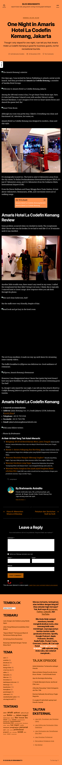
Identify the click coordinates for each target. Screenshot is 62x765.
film (16, 717)
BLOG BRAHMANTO (31, 4)
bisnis (5, 665)
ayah (4, 715)
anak (10, 712)
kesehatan (7, 687)
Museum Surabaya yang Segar (18, 463)
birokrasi (6, 663)
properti (6, 732)
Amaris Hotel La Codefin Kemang (28, 206)
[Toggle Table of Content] (44, 200)
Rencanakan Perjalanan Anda (44, 741)
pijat (4, 730)
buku (9, 715)
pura (10, 732)
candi (14, 715)
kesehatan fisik (8, 723)
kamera (9, 719)
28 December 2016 (34, 54)
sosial (20, 732)
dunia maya (6, 718)
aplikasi (17, 713)
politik (8, 729)
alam (5, 713)
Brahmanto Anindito (18, 54)
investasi (6, 680)
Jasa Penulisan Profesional (43, 737)
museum (6, 727)
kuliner (4, 725)
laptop (8, 725)
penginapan (13, 479)
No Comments (49, 54)
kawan (14, 719)
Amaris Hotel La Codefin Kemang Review (31, 203)
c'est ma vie (7, 670)
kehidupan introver (10, 682)
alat (4, 658)
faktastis (6, 675)
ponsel (11, 729)
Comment (11, 538)
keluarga (6, 684)
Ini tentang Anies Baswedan (13, 639)
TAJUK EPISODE (44, 661)
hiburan (6, 677)
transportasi (14, 734)
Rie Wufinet (38, 745)
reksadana (14, 732)
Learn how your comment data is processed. (43, 585)
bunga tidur (7, 667)
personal (23, 727)
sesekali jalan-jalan (31, 18)
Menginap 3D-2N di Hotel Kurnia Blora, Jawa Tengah (28, 442)
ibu (26, 717)
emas (12, 718)
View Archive (20, 500)
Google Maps (9, 413)
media (22, 725)
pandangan (7, 692)
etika (5, 672)
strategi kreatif (8, 699)
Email (34, 557)
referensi (6, 694)
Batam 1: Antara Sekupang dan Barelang (23, 450)
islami (5, 719)
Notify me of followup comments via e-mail (21, 554)
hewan (21, 718)
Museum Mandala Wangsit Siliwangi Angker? (25, 458)
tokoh (9, 734)
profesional (18, 729)
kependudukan (15, 721)
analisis (6, 660)
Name (10, 557)
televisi (4, 734)
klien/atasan (25, 723)
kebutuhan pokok (21, 719)
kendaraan (6, 721)
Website (10, 566)
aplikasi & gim (25, 713)
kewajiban (6, 689)
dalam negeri (22, 715)
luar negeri (14, 725)
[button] (1, 64)
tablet (25, 732)
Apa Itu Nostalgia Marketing (42, 678)
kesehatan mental (18, 723)
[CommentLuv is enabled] (31, 583)
